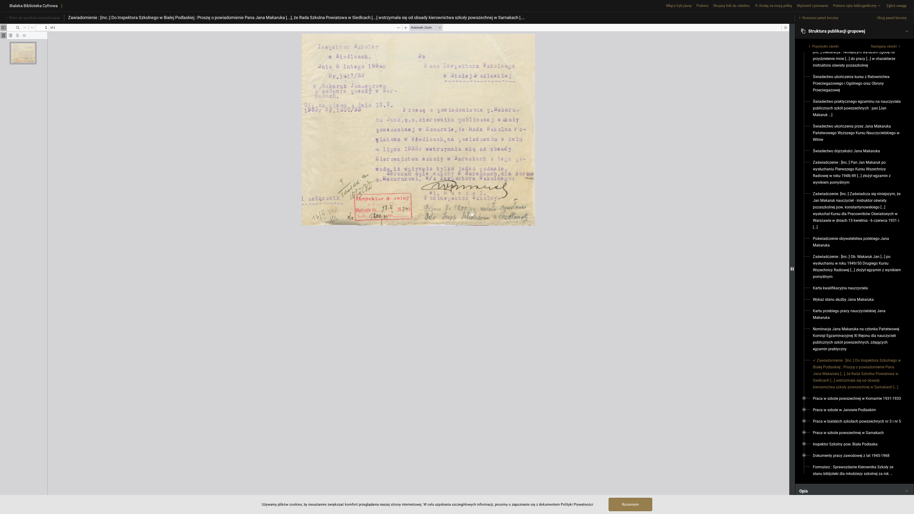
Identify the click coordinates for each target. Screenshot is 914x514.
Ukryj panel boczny (892, 18)
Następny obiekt (884, 46)
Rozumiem (630, 504)
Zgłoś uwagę (896, 6)
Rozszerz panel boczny (820, 18)
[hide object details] (792, 269)
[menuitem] (857, 58)
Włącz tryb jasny (679, 6)
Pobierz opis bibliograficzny (855, 6)
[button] (854, 31)
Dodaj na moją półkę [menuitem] (775, 6)
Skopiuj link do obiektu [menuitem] (731, 6)
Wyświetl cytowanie (812, 6)
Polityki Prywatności (577, 504)
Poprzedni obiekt (825, 46)
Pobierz (702, 6)
